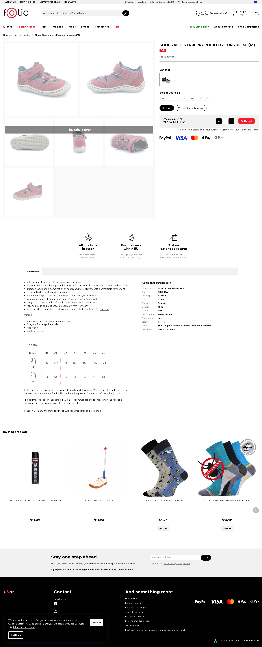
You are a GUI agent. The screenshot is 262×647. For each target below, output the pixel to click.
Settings (16, 635)
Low (160, 318)
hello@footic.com (62, 599)
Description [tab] (33, 271)
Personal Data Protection (137, 621)
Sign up (184, 129)
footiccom (55, 611)
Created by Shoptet (229, 640)
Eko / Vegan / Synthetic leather (174, 325)
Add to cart (246, 121)
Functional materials (202, 325)
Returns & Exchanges (135, 607)
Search (125, 13)
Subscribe (206, 557)
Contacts (70, 2)
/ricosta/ (104, 309)
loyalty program (250, 129)
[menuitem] (8, 26)
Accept (96, 622)
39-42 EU (162, 528)
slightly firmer (165, 314)
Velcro (161, 322)
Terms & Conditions (135, 612)
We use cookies (133, 625)
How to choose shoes (70, 403)
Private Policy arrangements (177, 563)
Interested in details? (24, 627)
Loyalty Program (133, 603)
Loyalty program (50, 2)
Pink (160, 310)
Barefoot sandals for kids (171, 288)
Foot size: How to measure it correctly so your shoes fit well (155, 630)
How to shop (27, 2)
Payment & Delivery (134, 616)
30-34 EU (227, 528)
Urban (161, 299)
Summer (162, 303)
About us (10, 2)
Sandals (162, 295)
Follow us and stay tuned (55, 603)
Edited (250, 640)
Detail (161, 493)
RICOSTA (163, 292)
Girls (160, 307)
